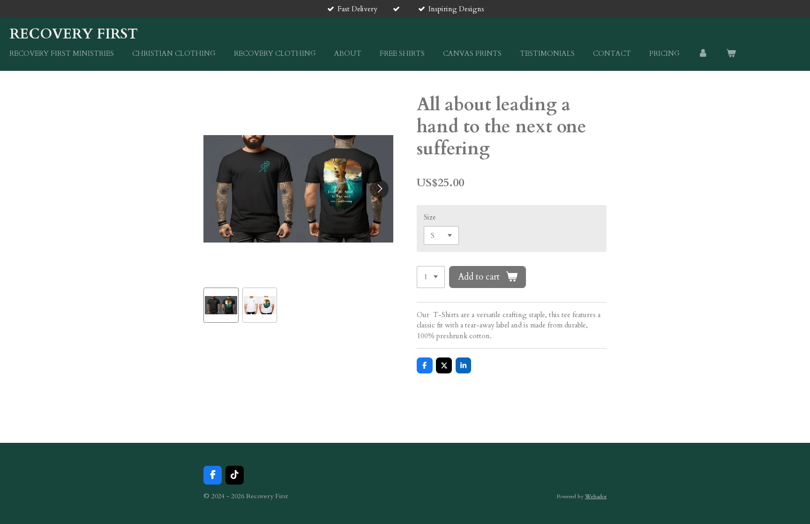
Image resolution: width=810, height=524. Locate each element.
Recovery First (73, 34)
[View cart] (731, 53)
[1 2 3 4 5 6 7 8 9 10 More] (431, 277)
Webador (596, 496)
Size (430, 217)
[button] (221, 305)
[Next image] (379, 189)
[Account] (702, 53)
